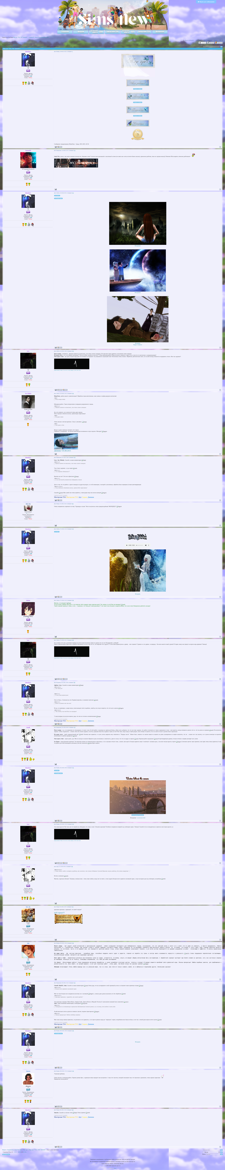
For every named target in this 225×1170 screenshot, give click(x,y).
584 (73, 393)
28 (18, 42)
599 (73, 1071)
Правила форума (208, 40)
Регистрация (41, 37)
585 (74, 457)
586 (72, 503)
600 (72, 1109)
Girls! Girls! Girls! (77, 370)
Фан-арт (25, 46)
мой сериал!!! (59, 913)
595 (72, 906)
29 (20, 42)
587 (73, 528)
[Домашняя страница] (59, 147)
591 (74, 727)
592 (73, 767)
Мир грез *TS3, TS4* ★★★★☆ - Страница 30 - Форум (25, 37)
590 (74, 682)
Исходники (138, 245)
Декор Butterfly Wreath (58, 370)
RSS (48, 37)
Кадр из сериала (137, 344)
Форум (4, 46)
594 (72, 866)
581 (74, 150)
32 (25, 42)
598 (73, 1030)
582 (73, 192)
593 (73, 824)
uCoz (115, 1168)
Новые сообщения (189, 40)
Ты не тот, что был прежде (68, 370)
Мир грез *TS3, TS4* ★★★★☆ (37, 46)
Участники (198, 40)
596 (73, 943)
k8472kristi (15, 44)
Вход (45, 37)
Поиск (215, 40)
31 (23, 42)
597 (74, 982)
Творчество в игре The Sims (14, 46)
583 (73, 351)
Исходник (137, 343)
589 (73, 640)
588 (73, 600)
